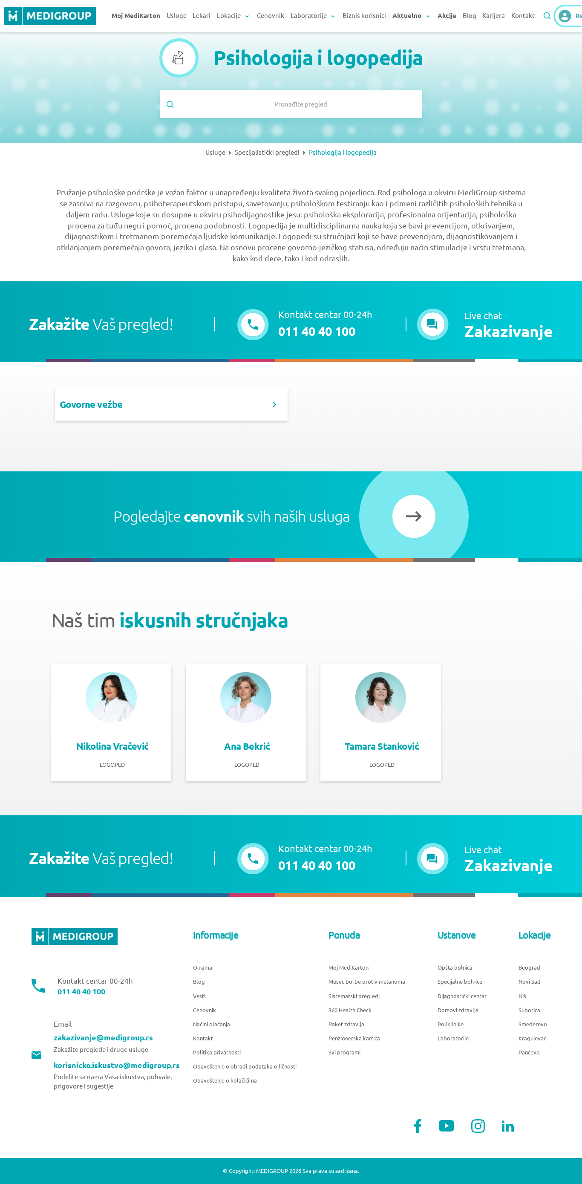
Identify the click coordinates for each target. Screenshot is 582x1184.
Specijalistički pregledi (267, 153)
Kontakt (523, 15)
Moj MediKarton (348, 967)
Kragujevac (532, 1038)
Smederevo (533, 1024)
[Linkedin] (508, 1126)
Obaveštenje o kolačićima (225, 1080)
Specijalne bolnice (460, 982)
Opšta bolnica (455, 967)
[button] (485, 325)
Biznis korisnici (364, 15)
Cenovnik (270, 15)
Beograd (529, 967)
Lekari (201, 15)
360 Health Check (350, 1010)
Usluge (177, 15)
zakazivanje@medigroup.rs (103, 1037)
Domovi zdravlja (458, 1010)
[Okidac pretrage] (547, 15)
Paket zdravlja (346, 1024)
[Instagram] (478, 1126)
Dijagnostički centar (462, 996)
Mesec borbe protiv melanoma (366, 982)
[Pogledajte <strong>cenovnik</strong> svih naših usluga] (413, 516)
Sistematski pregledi (354, 996)
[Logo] (50, 16)
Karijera (493, 15)
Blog (469, 15)
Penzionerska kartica (354, 1038)
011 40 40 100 (81, 991)
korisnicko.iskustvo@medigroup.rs (117, 1065)
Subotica (529, 1010)
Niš (522, 996)
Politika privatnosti (217, 1052)
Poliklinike (451, 1024)
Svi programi (344, 1052)
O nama (202, 967)
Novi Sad (530, 982)
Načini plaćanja (211, 1024)
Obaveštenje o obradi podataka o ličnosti (245, 1066)
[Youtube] (446, 1126)
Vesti (199, 996)
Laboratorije (453, 1038)
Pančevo (529, 1052)
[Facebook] (417, 1126)
